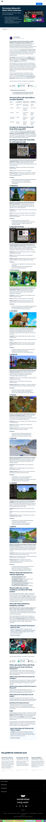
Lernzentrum (4, 29)
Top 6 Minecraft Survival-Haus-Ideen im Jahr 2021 (23, 93)
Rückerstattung (40, 813)
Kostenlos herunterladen (15, 635)
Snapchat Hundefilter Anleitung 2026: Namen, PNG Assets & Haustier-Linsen (37, 758)
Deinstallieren (23, 814)
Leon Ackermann (16, 37)
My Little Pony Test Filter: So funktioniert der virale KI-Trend (22, 758)
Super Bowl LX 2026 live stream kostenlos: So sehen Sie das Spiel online (7, 758)
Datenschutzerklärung (12, 813)
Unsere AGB (5, 813)
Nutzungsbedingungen (33, 813)
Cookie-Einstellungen (24, 813)
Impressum (18, 813)
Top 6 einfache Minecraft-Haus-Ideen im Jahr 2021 (23, 92)
